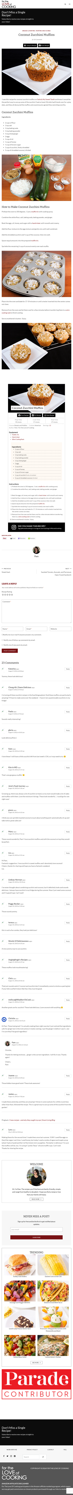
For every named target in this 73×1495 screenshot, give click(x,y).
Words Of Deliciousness (18, 941)
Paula (10, 711)
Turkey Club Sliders (20, 1276)
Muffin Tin (15, 435)
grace (10, 810)
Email (29, 629)
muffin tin (35, 212)
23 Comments (38, 39)
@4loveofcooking (26, 528)
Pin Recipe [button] (37, 415)
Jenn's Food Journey (16, 786)
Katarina (12, 669)
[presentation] (20, 1264)
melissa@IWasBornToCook (19, 1000)
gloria (10, 730)
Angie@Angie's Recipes (18, 960)
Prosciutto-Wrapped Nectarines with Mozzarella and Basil (53, 1330)
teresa (11, 922)
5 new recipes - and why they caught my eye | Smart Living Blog (32, 1120)
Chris (10, 978)
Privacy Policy (32, 1449)
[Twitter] (7, 1456)
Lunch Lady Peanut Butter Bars (20, 1329)
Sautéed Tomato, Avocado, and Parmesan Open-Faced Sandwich (56, 572)
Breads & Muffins (28, 31)
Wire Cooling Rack (18, 439)
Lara (10, 1129)
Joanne (11, 1075)
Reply (68, 669)
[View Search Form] (65, 4)
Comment (7, 602)
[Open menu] (69, 4)
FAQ (65, 1449)
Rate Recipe (50, 415)
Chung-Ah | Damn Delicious (19, 687)
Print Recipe (45, 45)
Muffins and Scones (43, 31)
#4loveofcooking (55, 528)
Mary (10, 831)
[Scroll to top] (68, 1487)
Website (54, 629)
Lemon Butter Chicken (53, 1357)
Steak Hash (6, 570)
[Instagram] (11, 1456)
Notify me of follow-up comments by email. (19, 640)
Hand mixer (16, 437)
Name (5, 629)
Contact (50, 1449)
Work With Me (12, 1449)
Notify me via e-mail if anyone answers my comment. (22, 635)
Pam (13, 1042)
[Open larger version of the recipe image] (36, 398)
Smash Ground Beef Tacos (53, 1302)
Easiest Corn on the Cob (53, 1276)
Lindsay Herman (15, 880)
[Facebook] (4, 1456)
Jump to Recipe (31, 45)
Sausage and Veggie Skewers (20, 1302)
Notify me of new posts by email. (15, 645)
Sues (10, 749)
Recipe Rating (7, 592)
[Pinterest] (14, 1456)
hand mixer (36, 223)
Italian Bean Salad (19, 1357)
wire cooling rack (24, 517)
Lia (9, 853)
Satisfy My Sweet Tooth (46, 99)
